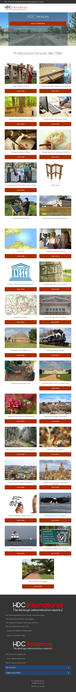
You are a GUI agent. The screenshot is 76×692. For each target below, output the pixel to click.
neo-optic (42, 686)
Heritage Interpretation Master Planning (21, 119)
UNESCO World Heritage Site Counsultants (20, 284)
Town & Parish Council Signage (38, 581)
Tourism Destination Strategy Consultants (20, 515)
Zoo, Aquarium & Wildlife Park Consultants (55, 548)
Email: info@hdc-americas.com (16, 658)
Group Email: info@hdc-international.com (19, 631)
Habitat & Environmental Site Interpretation (21, 416)
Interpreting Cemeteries (21, 317)
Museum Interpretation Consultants (55, 317)
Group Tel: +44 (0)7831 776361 (16, 635)
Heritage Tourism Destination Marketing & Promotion (55, 483)
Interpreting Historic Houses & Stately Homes (55, 383)
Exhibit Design (55, 185)
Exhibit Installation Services (21, 86)
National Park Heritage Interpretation (55, 416)
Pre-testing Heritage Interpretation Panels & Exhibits (20, 185)
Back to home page (38, 23)
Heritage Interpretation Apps (20, 218)
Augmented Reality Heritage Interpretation (55, 218)
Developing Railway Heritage (55, 350)
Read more (21, 91)
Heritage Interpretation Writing (21, 152)
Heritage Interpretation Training (55, 251)
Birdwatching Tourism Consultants (55, 515)
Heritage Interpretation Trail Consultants (55, 284)
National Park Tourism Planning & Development (20, 449)
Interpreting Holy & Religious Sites (21, 350)
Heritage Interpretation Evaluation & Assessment (55, 86)
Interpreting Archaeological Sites (20, 383)
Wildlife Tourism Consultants (55, 449)
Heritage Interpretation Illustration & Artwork (55, 152)
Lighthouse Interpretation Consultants (20, 548)
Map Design (20, 251)
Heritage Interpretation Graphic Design (55, 119)
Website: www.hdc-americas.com (15, 663)
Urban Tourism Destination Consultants (21, 482)
